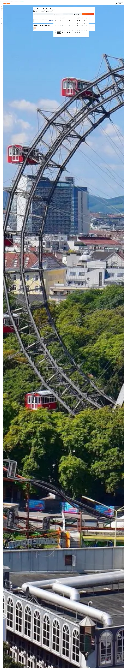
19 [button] (62, 30)
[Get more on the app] (1, 13)
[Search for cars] (1, 11)
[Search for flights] (1, 7)
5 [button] (62, 25)
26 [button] (62, 32)
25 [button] (60, 32)
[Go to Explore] (1, 16)
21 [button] (67, 30)
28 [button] (67, 32)
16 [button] (55, 30)
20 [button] (64, 30)
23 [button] (55, 32)
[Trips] (1, 21)
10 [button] (82, 25)
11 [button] (60, 27)
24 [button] (82, 30)
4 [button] (60, 25)
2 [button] (55, 25)
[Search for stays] (1, 9)
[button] (123, 1)
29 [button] (69, 32)
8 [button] (69, 25)
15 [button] (69, 27)
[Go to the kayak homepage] (6, 3)
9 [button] (55, 27)
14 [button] (67, 27)
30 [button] (55, 34)
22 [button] (69, 30)
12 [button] (62, 27)
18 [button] (60, 30)
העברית (22, 1)
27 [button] (72, 32)
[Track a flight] (1, 18)
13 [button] (72, 27)
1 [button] (69, 23)
